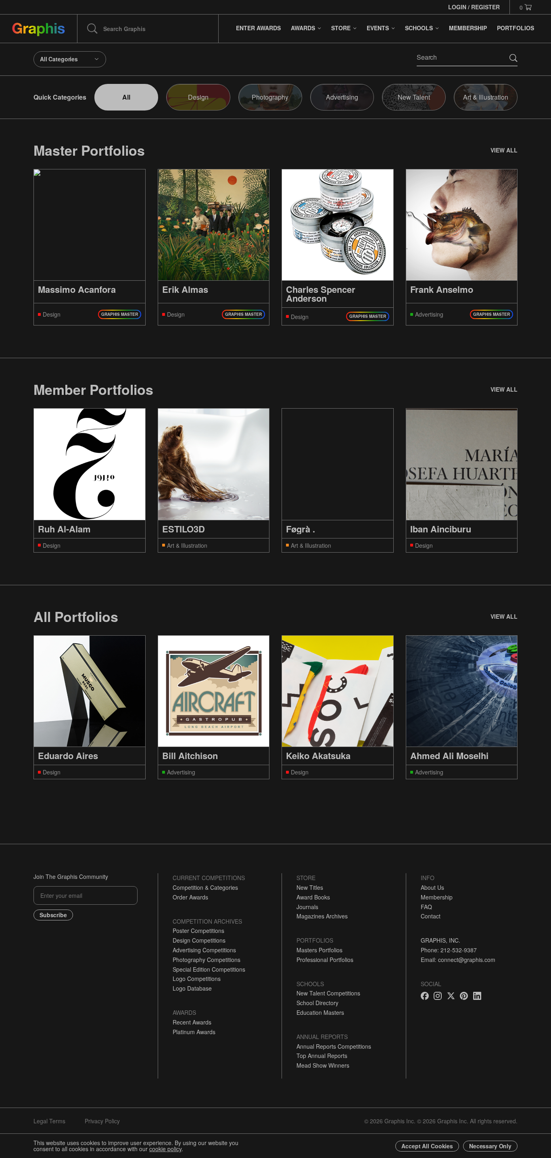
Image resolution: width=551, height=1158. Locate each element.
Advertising (342, 97)
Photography (270, 97)
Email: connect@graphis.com (458, 960)
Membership (437, 897)
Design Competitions (199, 940)
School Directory (317, 1003)
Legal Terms (49, 1121)
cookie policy (165, 1149)
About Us (432, 887)
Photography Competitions (206, 960)
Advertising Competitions (204, 950)
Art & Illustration (485, 97)
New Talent (414, 97)
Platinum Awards (194, 1032)
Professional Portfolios (324, 960)
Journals (307, 907)
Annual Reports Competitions (333, 1046)
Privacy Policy (102, 1121)
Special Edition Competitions (209, 969)
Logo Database (192, 988)
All (126, 97)
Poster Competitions (198, 930)
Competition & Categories (205, 887)
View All (504, 150)
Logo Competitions (197, 978)
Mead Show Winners (322, 1065)
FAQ (426, 907)
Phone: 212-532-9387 (449, 950)
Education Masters (320, 1012)
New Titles (309, 887)
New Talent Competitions (328, 993)
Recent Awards (192, 1022)
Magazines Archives (322, 916)
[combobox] (69, 59)
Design (198, 97)
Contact (430, 916)
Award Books (313, 897)
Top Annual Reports (321, 1056)
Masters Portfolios (319, 950)
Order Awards (190, 897)
